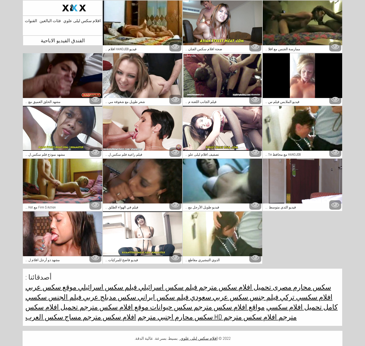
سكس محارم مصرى (301, 287)
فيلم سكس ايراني (162, 297)
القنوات (31, 20)
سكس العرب (44, 317)
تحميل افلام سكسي (294, 307)
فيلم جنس (263, 297)
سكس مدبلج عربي (108, 297)
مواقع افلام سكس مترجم (228, 307)
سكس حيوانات (170, 307)
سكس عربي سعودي (218, 297)
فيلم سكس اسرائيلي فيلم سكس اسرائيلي (136, 287)
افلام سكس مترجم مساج (99, 317)
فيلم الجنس (64, 297)
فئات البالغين (50, 20)
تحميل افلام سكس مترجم (234, 287)
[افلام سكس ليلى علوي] (63, 8)
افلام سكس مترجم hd (245, 317)
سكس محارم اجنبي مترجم (175, 317)
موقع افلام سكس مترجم (113, 307)
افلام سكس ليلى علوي (82, 20)
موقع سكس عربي (50, 287)
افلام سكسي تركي (305, 297)
